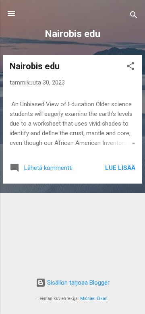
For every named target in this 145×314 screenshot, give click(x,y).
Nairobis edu (35, 66)
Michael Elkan (94, 298)
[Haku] (134, 16)
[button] (130, 67)
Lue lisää (120, 167)
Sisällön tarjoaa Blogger (78, 282)
